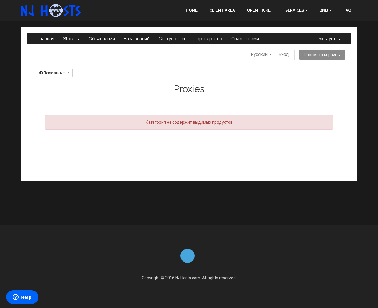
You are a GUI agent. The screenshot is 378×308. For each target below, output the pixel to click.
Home (192, 10)
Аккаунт (328, 38)
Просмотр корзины (322, 54)
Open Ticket (260, 10)
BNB (324, 10)
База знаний (137, 38)
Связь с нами (245, 38)
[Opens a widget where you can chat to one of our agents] (22, 297)
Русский (260, 54)
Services (294, 10)
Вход (284, 54)
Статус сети (172, 38)
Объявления (102, 38)
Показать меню (56, 73)
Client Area (222, 10)
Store (70, 38)
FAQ (347, 10)
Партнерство (208, 38)
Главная (46, 38)
